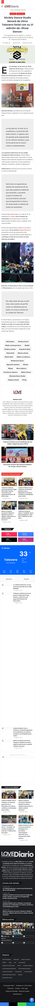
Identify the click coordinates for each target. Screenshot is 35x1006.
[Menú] (2, 7)
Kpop (11, 368)
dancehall (10, 353)
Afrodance (10, 341)
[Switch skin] (30, 7)
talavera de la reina (7, 977)
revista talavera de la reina (9, 974)
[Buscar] (33, 7)
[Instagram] (21, 418)
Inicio (11, 10)
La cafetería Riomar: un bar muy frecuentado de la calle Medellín (22, 586)
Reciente (9, 579)
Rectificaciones (17, 994)
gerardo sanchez (13, 364)
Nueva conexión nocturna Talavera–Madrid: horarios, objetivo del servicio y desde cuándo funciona (8, 515)
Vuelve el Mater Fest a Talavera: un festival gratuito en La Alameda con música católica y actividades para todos (25, 492)
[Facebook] (16, 418)
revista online (18, 971)
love (15, 962)
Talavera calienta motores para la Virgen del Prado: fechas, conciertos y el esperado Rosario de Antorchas (9, 492)
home (10, 962)
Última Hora (21, 14)
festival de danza (18, 361)
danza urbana (23, 353)
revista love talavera (7, 971)
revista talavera (28, 971)
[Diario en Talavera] (11, 6)
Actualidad (17, 10)
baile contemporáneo (13, 345)
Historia (4, 962)
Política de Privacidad (12, 991)
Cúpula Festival (24, 230)
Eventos (23, 10)
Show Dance (26, 372)
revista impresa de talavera (9, 968)
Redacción (7, 42)
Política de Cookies (24, 991)
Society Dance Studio (17, 376)
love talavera (21, 368)
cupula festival (25, 349)
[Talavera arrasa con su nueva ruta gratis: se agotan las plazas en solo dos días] (17, 945)
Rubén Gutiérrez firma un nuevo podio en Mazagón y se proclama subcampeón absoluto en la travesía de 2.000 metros (25, 831)
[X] (19, 418)
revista (19, 965)
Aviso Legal (24, 988)
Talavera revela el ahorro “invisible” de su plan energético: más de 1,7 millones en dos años (25, 514)
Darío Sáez (9, 357)
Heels (26, 364)
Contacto (17, 988)
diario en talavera (24, 357)
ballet (27, 345)
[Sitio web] (14, 418)
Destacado (16, 959)
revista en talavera (11, 372)
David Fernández (6, 959)
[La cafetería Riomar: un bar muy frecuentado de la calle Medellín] (7, 587)
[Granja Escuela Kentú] (28, 946)
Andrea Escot (23, 341)
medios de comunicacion (8, 965)
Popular (26, 579)
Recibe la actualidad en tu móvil (17, 754)
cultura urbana (10, 349)
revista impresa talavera (24, 968)
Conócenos (10, 988)
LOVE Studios (28, 985)
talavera (20, 974)
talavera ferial (14, 380)
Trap (24, 380)
